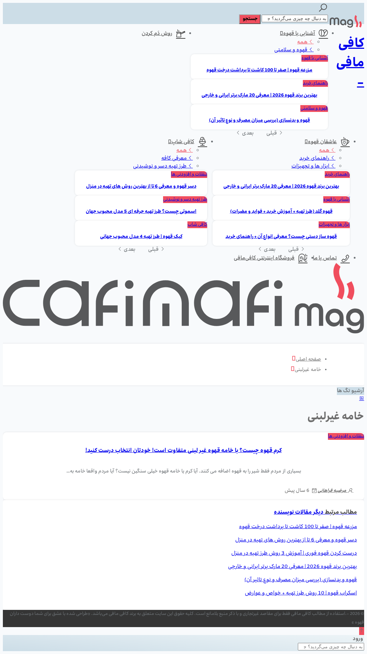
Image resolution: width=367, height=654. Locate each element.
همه (303, 42)
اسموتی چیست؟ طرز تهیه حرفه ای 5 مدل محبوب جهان (141, 212)
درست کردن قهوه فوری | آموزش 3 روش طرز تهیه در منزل (294, 553)
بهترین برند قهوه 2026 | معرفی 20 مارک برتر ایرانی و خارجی (259, 95)
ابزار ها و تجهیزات (310, 166)
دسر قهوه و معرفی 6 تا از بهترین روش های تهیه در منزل (141, 186)
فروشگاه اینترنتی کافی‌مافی (264, 258)
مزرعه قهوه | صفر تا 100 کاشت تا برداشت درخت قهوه (259, 70)
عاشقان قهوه (322, 142)
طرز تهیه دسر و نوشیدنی (160, 166)
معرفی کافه (174, 159)
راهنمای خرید (315, 83)
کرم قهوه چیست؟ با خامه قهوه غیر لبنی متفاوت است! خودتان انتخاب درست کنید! (183, 451)
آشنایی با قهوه (299, 34)
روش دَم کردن (157, 34)
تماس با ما (325, 258)
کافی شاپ (182, 142)
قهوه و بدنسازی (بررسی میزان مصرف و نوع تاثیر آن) (259, 120)
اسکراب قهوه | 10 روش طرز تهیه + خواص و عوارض (301, 593)
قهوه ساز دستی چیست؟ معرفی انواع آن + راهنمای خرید (281, 237)
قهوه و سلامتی (291, 50)
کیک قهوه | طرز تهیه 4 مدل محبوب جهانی (141, 237)
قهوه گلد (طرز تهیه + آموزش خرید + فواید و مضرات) (281, 212)
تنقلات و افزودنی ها (189, 174)
